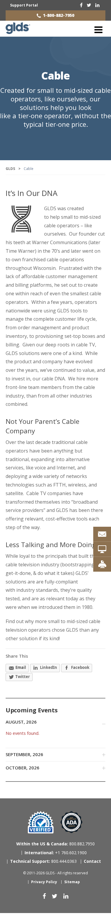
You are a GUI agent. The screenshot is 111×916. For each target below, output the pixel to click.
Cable (55, 75)
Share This (17, 656)
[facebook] (81, 5)
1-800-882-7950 (58, 15)
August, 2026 (21, 722)
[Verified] (41, 822)
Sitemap (72, 881)
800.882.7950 (55, 844)
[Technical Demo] (102, 549)
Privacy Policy (44, 881)
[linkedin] (97, 5)
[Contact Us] (102, 534)
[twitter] (89, 5)
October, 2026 (22, 768)
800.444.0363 (43, 861)
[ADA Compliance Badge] (71, 822)
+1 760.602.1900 (56, 852)
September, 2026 (24, 754)
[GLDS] (18, 31)
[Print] (102, 564)
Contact (92, 861)
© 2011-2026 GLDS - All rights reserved (55, 873)
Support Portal (24, 5)
